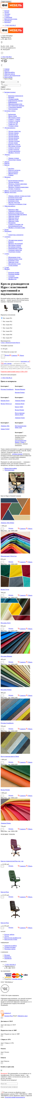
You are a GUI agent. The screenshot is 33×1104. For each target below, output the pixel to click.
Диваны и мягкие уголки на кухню (19, 196)
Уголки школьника (14, 151)
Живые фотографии (10, 468)
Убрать (21, 355)
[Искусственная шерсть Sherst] (15, 753)
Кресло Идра (5, 892)
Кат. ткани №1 (7, 318)
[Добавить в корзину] (3, 356)
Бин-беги (11, 168)
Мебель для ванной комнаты (13, 190)
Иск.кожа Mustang (6, 656)
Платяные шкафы (13, 274)
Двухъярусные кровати (15, 240)
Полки (6, 229)
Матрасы (7, 177)
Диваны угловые (13, 158)
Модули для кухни (14, 202)
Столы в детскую (13, 149)
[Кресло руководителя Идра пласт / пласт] (15, 919)
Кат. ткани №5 (7, 331)
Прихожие (8, 231)
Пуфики (10, 175)
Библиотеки (12, 114)
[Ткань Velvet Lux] (15, 553)
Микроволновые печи (15, 104)
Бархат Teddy (19, 407)
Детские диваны (13, 133)
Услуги (6, 936)
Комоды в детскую (14, 144)
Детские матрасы (13, 138)
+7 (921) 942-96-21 (10, 25)
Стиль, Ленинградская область (10, 342)
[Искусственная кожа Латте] (15, 620)
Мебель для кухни (10, 192)
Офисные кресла (9, 74)
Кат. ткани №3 (7, 324)
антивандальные (17, 454)
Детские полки (13, 139)
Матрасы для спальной (15, 243)
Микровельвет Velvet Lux (9, 556)
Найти (3, 87)
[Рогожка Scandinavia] (15, 720)
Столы (6, 253)
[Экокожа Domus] (15, 820)
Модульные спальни (14, 245)
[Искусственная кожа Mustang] (15, 653)
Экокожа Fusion (20, 418)
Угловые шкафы (13, 277)
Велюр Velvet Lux (6, 403)
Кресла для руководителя (12, 75)
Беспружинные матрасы (15, 180)
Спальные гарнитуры (15, 250)
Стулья (6, 267)
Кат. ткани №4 (7, 328)
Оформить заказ (22, 1016)
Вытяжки (11, 97)
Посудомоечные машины (16, 105)
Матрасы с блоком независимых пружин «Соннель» (18, 188)
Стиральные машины (15, 107)
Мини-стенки (12, 116)
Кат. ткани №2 (7, 321)
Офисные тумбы (13, 221)
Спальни (7, 236)
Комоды (6, 163)
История (7, 955)
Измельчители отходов (15, 100)
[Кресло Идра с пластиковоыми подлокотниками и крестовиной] (17, 312)
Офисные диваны (13, 216)
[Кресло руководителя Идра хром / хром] (15, 889)
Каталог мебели (9, 934)
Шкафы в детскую (14, 152)
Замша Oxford (5, 429)
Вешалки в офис (13, 209)
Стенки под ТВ (13, 122)
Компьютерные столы (15, 259)
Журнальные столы (14, 257)
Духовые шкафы (13, 99)
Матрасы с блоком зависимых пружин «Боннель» (17, 184)
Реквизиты (7, 957)
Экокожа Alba (5, 426)
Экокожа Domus (20, 400)
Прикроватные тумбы (15, 248)
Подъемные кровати (14, 247)
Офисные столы (13, 219)
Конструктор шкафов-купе (12, 938)
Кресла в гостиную (14, 170)
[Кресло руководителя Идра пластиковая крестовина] (6, 312)
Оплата (6, 12)
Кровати (11, 242)
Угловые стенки (13, 126)
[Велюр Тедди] (15, 586)
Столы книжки (13, 265)
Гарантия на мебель (10, 945)
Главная (6, 69)
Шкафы (7, 269)
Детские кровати (13, 136)
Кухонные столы (13, 201)
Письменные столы (14, 264)
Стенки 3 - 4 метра (14, 121)
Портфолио (8, 20)
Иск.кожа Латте (6, 623)
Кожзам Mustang (20, 389)
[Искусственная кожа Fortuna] (15, 686)
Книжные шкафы (13, 272)
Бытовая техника (10, 92)
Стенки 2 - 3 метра (14, 119)
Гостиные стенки (10, 111)
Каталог (6, 10)
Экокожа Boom (19, 403)
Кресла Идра (8, 77)
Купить (7, 355)
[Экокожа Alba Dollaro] (15, 519)
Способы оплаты (17, 979)
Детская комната (10, 128)
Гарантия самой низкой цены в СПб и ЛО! (14, 371)
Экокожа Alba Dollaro (7, 522)
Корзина (7, 1016)
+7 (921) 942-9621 (6, 57)
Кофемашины (12, 102)
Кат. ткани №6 (7, 334)
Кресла (7, 165)
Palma (22, 442)
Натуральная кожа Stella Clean (20, 426)
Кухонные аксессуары (15, 197)
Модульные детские (14, 146)
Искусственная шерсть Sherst (19, 413)
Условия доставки (10, 947)
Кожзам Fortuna (20, 392)
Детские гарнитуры (14, 131)
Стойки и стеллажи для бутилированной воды (15, 225)
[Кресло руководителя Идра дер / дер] (15, 858)
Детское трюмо (13, 143)
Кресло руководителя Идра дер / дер (12, 861)
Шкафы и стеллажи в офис (16, 227)
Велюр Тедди (5, 589)
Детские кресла (13, 134)
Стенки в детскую (14, 148)
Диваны (7, 154)
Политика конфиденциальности (11, 1008)
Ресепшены (11, 222)
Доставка (7, 14)
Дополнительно (9, 470)
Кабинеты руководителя (16, 213)
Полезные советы (9, 949)
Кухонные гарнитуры (15, 199)
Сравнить (14, 355)
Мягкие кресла (13, 173)
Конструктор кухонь (10, 19)
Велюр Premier (19, 410)
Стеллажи (11, 276)
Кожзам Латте (5, 400)
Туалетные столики (14, 251)
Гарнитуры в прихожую (15, 235)
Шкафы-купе (12, 279)
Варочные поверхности (15, 96)
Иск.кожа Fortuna (6, 689)
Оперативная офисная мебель (17, 214)
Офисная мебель (9, 72)
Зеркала (6, 161)
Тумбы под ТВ (13, 124)
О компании (8, 17)
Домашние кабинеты (14, 211)
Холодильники (13, 109)
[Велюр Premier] (15, 786)
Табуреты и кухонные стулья (17, 204)
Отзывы (6, 15)
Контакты (7, 22)
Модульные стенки (14, 117)
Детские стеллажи (14, 141)
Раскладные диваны (14, 160)
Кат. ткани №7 (7, 338)
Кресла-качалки (13, 172)
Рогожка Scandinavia (7, 389)
